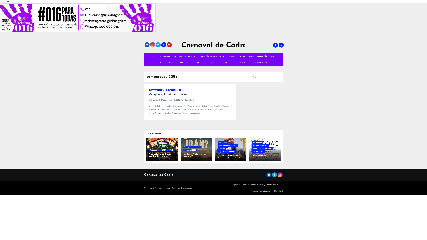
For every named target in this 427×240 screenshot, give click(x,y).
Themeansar (186, 188)
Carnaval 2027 (190, 150)
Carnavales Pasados (236, 56)
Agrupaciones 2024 (158, 90)
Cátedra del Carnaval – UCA (211, 56)
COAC (170, 150)
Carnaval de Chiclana (242, 63)
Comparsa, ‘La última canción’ (168, 94)
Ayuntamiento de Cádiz (228, 145)
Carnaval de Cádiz (213, 45)
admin (155, 100)
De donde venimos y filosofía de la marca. (265, 185)
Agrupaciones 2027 (158, 150)
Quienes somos (239, 185)
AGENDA (225, 63)
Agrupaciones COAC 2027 (170, 56)
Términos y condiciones (260, 191)
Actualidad (223, 142)
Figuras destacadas (227, 152)
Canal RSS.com (211, 63)
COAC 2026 (190, 56)
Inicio (153, 56)
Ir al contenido (6, 1)
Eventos (222, 148)
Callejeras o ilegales (192, 147)
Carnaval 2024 (174, 90)
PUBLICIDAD (261, 63)
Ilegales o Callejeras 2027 (171, 63)
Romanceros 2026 (194, 63)
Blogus (174, 188)
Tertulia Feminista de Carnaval (262, 56)
